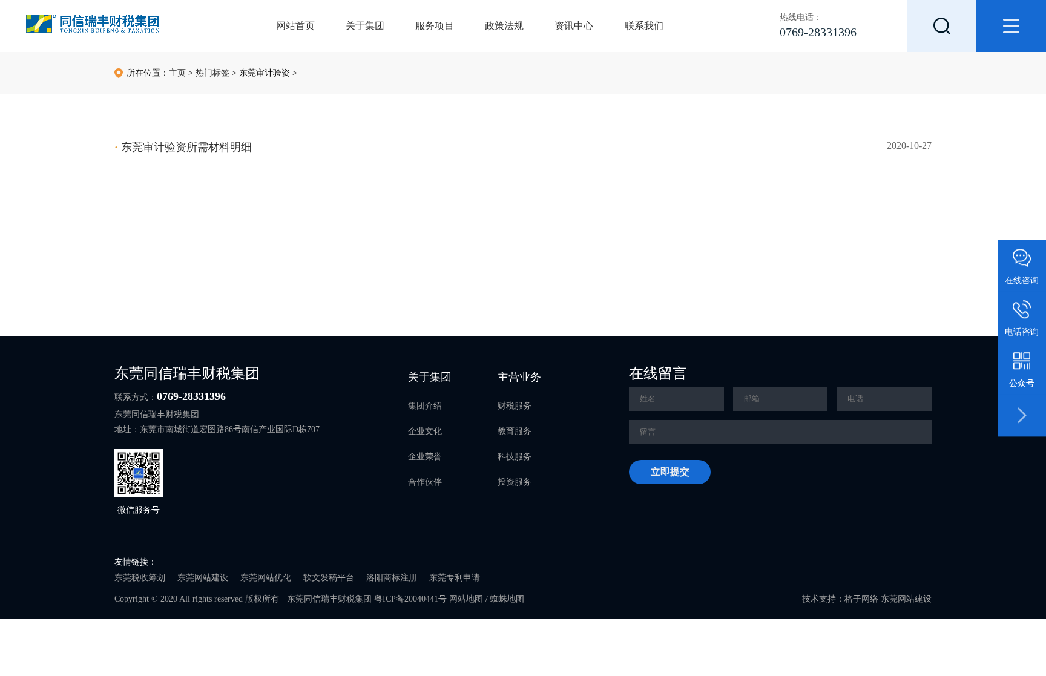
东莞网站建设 (202, 577)
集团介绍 (425, 405)
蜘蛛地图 (507, 598)
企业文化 (425, 431)
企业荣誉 (425, 456)
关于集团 (365, 26)
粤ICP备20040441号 (410, 598)
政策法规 (504, 26)
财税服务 (514, 405)
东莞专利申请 (454, 577)
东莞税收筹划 (139, 577)
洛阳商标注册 (391, 577)
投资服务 (514, 482)
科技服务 (514, 456)
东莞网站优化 (265, 577)
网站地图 (466, 598)
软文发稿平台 (328, 577)
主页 (177, 72)
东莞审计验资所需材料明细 (183, 147)
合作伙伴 (425, 482)
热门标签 (212, 72)
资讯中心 (573, 26)
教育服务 (514, 431)
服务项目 (434, 26)
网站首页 (295, 26)
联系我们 (644, 26)
